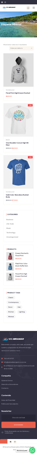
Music (8, 140)
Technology (10, 90)
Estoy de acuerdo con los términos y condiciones (17, 432)
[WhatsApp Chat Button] (32, 450)
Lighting (22, 312)
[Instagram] (15, 441)
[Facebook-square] (10, 441)
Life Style (10, 224)
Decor (10, 307)
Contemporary (13, 302)
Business (9, 219)
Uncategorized (12, 237)
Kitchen (11, 312)
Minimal (11, 317)
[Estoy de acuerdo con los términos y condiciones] (2, 432)
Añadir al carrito (19, 84)
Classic (10, 298)
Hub (19, 307)
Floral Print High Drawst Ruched (18, 93)
